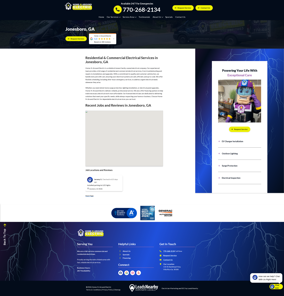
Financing (127, 258)
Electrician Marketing (170, 288)
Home (101, 17)
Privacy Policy (107, 290)
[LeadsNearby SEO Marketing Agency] (143, 288)
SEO (183, 288)
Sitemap (117, 290)
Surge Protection (229, 166)
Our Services (112, 17)
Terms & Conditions (93, 290)
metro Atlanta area (99, 259)
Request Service (184, 8)
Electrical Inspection (231, 178)
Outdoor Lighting (230, 153)
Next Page (89, 196)
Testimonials (144, 17)
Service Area (128, 17)
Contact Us (180, 17)
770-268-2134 (169, 251)
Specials (169, 17)
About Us (157, 17)
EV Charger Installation (232, 141)
